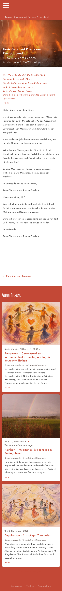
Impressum (16, 586)
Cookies (30, 586)
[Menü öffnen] (6, 5)
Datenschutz (44, 586)
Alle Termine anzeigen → (31, 572)
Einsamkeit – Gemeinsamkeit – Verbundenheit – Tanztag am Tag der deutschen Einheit (28, 357)
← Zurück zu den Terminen (17, 276)
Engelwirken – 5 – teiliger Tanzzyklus (27, 535)
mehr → (8, 388)
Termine (8, 17)
